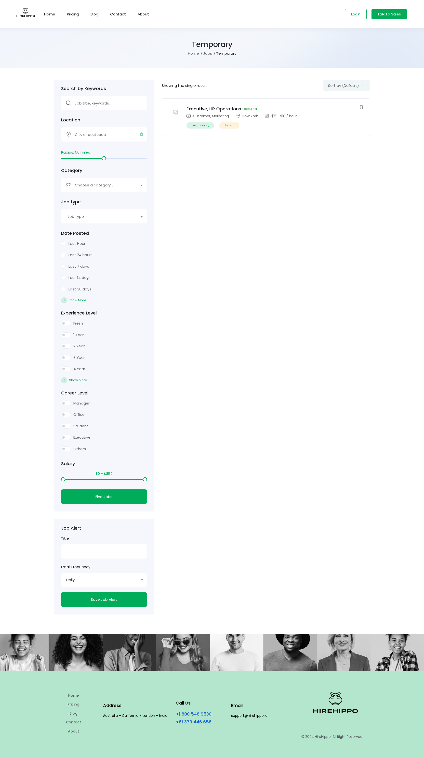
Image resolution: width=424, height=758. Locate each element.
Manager (81, 403)
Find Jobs (103, 496)
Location (70, 120)
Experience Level (79, 313)
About (143, 14)
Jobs (207, 53)
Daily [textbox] (70, 579)
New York (250, 116)
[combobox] (104, 185)
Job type (71, 202)
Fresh (78, 323)
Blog (94, 14)
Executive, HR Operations (213, 109)
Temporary (200, 125)
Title (65, 538)
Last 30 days (79, 289)
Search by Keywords (83, 88)
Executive (82, 437)
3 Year (79, 357)
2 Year (79, 346)
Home (49, 14)
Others (79, 448)
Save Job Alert (104, 599)
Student (80, 426)
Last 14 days (79, 277)
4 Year (79, 368)
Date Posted (75, 233)
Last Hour (76, 243)
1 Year (78, 334)
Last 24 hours (80, 254)
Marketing (220, 116)
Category (71, 170)
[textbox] (101, 185)
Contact (118, 14)
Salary (68, 463)
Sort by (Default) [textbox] (343, 85)
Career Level (74, 393)
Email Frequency (75, 566)
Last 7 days (78, 266)
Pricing (73, 14)
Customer (201, 116)
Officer (79, 414)
